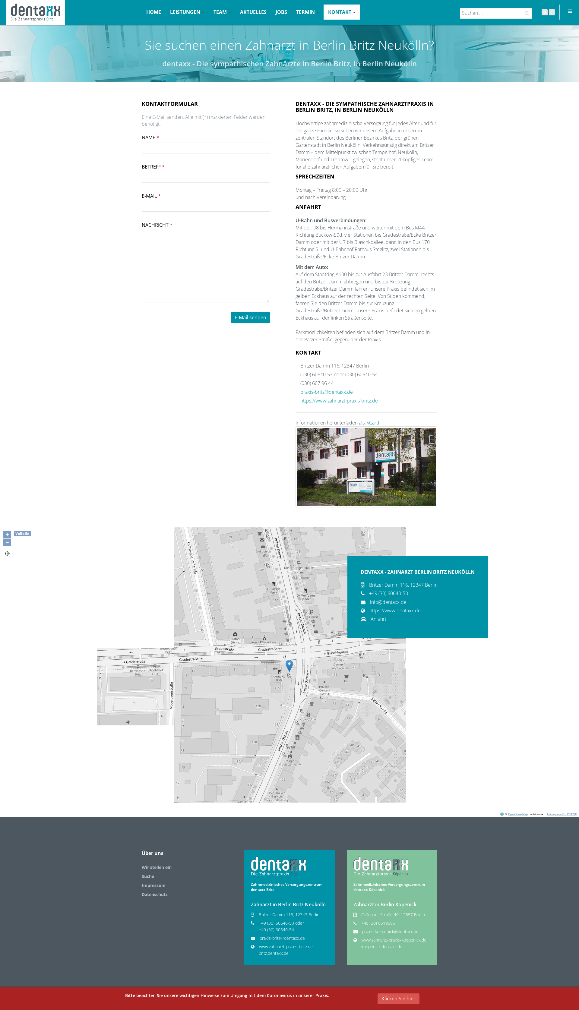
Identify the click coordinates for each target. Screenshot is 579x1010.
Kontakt (340, 12)
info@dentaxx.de (388, 602)
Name (150, 137)
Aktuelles (253, 12)
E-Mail (151, 196)
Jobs (281, 12)
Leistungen (185, 12)
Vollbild (22, 533)
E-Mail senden (250, 317)
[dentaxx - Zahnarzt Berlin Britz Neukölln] (36, 12)
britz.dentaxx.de (274, 953)
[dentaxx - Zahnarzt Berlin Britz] (278, 866)
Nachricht (157, 225)
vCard (373, 422)
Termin (306, 12)
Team (221, 12)
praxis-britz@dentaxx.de (326, 392)
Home (153, 12)
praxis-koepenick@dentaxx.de (390, 931)
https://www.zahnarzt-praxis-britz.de (339, 400)
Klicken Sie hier (398, 998)
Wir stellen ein (157, 867)
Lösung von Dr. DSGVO (562, 814)
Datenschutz (155, 894)
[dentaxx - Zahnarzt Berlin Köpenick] (380, 866)
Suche (148, 876)
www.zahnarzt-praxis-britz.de (286, 946)
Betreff (153, 166)
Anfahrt (378, 619)
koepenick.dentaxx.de (381, 946)
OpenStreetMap (518, 814)
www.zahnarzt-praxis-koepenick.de (394, 940)
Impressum (154, 885)
